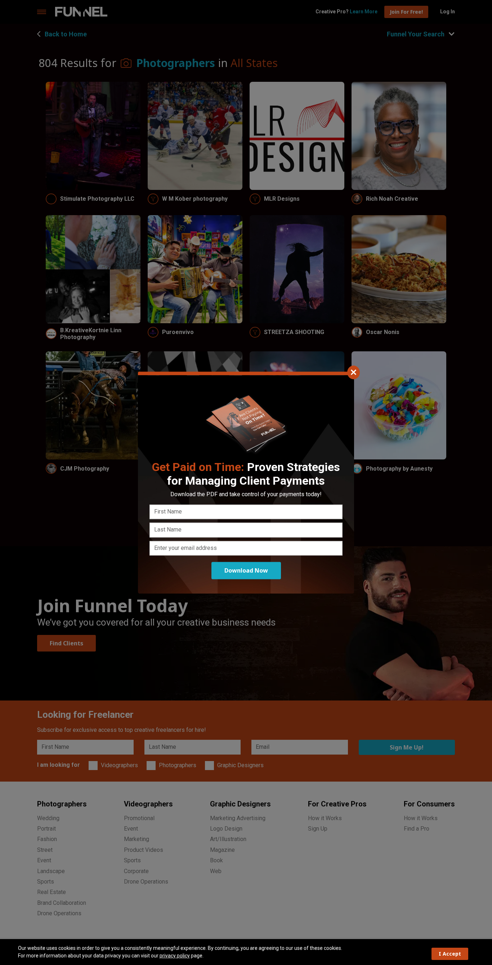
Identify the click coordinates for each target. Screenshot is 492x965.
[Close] (353, 372)
